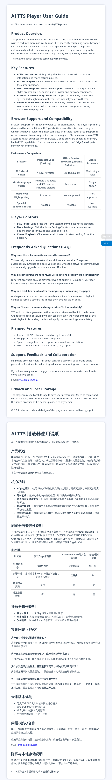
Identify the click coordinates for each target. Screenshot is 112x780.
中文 (106, 243)
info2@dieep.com (28, 380)
